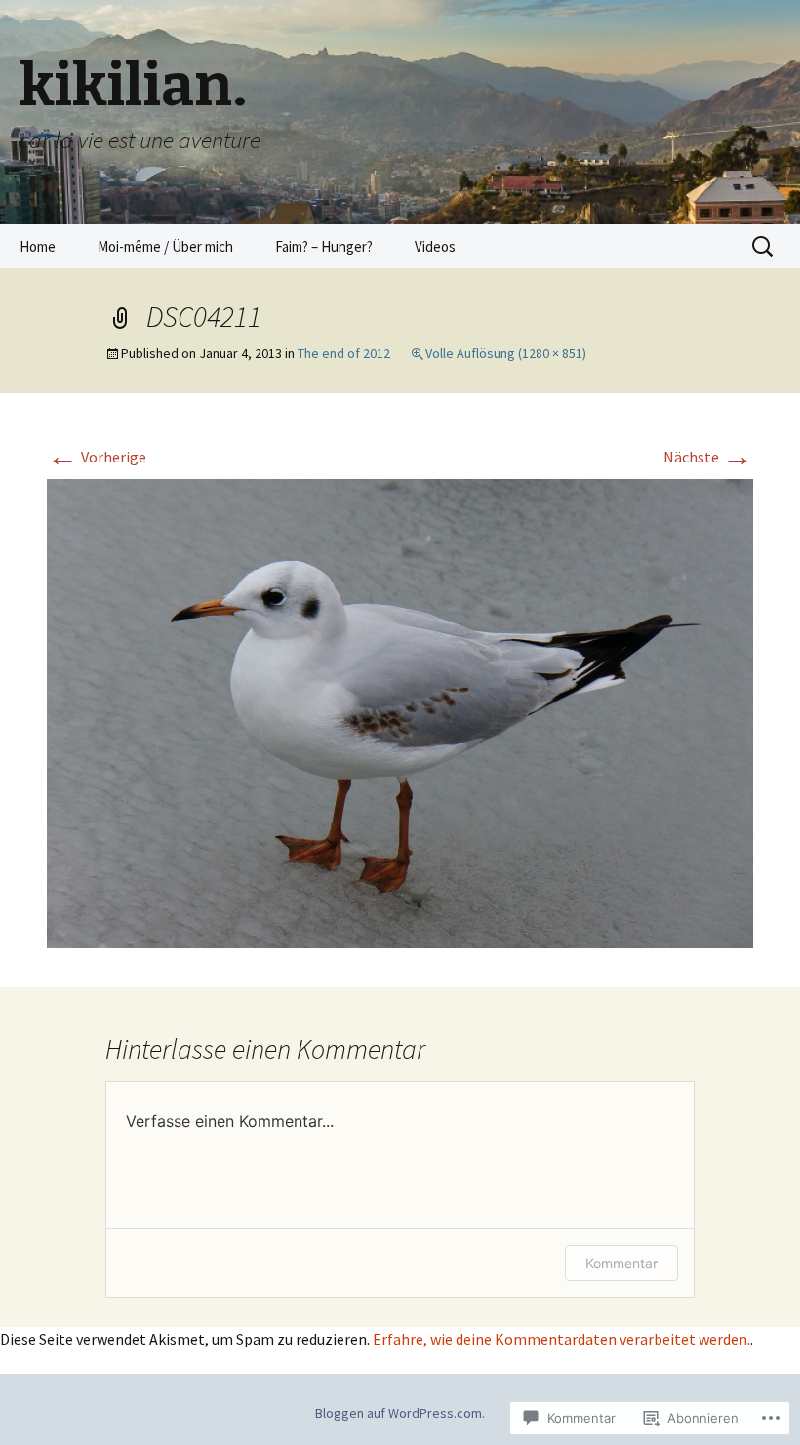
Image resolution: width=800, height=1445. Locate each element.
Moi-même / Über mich (165, 246)
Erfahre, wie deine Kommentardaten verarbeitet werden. (561, 1338)
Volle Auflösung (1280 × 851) (505, 353)
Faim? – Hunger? (324, 246)
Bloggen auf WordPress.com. (400, 1413)
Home (38, 246)
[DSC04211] (400, 712)
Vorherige (96, 456)
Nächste (708, 456)
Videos (435, 246)
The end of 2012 (344, 353)
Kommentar (621, 1263)
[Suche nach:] (763, 247)
